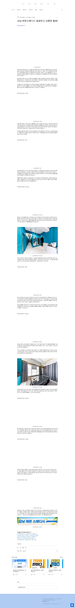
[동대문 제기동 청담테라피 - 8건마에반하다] (20, 563)
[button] (61, 9)
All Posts (13, 9)
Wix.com (59, 603)
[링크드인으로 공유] (23, 547)
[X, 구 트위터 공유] (20, 547)
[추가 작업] (57, 17)
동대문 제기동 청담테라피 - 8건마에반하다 (19, 571)
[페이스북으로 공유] (17, 547)
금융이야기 (25, 9)
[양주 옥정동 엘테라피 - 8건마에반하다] (37, 563)
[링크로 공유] (25, 547)
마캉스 (36, 9)
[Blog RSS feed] (63, 595)
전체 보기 (61, 557)
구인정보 (40, 9)
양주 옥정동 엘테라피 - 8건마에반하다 (37, 571)
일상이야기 (31, 9)
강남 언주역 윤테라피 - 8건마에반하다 (55, 571)
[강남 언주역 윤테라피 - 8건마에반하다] (55, 563)
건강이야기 (19, 9)
